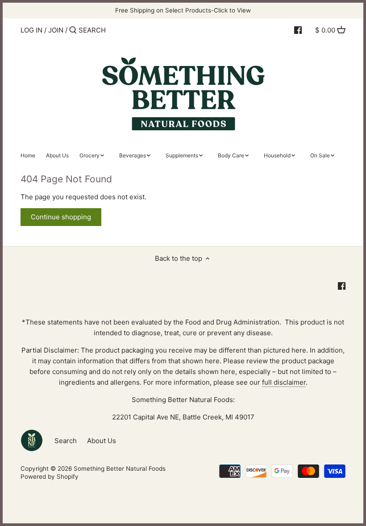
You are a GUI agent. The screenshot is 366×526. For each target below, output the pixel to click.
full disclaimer (284, 382)
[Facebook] (298, 29)
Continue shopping (61, 217)
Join (55, 30)
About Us (101, 440)
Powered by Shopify (50, 476)
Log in (31, 30)
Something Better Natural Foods (120, 468)
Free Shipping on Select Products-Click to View (183, 10)
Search (65, 440)
